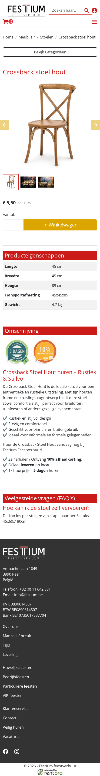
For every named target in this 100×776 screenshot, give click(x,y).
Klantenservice (16, 708)
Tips (6, 645)
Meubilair (27, 37)
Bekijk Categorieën (50, 52)
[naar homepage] (26, 10)
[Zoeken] (87, 10)
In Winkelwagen (60, 225)
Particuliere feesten (20, 686)
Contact (10, 717)
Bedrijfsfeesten (16, 676)
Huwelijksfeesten (17, 667)
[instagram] (17, 752)
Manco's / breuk (17, 635)
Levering (10, 654)
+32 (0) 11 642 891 (35, 589)
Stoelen (46, 37)
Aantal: (9, 214)
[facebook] (6, 752)
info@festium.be (28, 594)
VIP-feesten (13, 695)
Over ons (11, 626)
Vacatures (11, 736)
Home (8, 37)
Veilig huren (13, 727)
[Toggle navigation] (94, 22)
